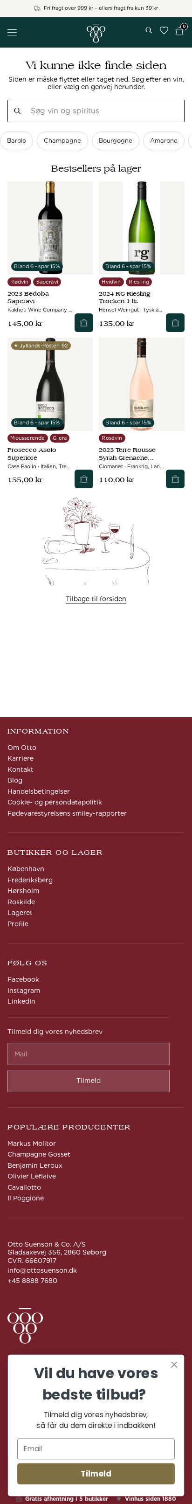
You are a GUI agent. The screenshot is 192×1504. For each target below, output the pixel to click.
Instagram (23, 990)
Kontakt (20, 769)
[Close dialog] (174, 1364)
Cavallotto (24, 1187)
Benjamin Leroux (34, 1165)
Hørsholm (23, 890)
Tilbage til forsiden (96, 599)
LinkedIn (21, 1001)
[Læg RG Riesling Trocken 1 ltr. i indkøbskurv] (175, 322)
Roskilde (21, 902)
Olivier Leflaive (31, 1176)
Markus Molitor (31, 1143)
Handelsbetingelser (38, 791)
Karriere (20, 758)
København (25, 869)
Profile (17, 924)
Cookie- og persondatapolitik (54, 802)
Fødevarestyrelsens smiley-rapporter (67, 813)
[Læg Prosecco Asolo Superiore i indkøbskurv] (84, 479)
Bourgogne (115, 140)
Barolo (16, 140)
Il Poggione (25, 1198)
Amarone (164, 140)
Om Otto (21, 747)
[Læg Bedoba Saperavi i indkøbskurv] (84, 322)
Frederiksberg (30, 880)
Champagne (62, 140)
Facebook (23, 979)
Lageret (20, 912)
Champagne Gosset (38, 1154)
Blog (14, 780)
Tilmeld (96, 1473)
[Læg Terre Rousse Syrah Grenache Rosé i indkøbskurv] (175, 479)
